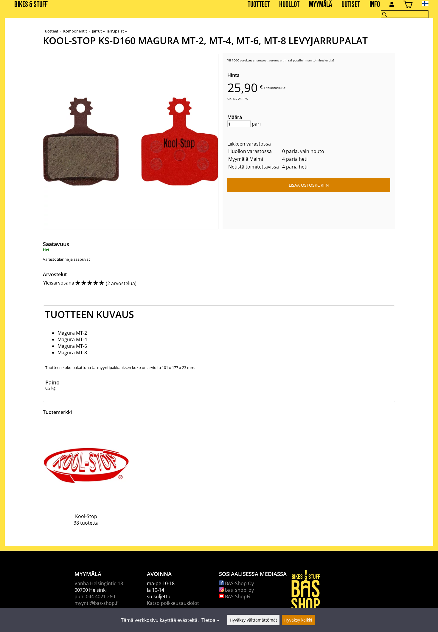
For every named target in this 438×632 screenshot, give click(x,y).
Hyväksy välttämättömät (253, 620)
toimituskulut (275, 88)
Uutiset (350, 4)
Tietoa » (210, 620)
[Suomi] (430, 3)
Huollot (289, 4)
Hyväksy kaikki (298, 620)
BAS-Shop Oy (239, 583)
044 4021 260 (100, 596)
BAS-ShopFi (237, 596)
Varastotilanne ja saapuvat (66, 259)
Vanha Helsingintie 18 (98, 583)
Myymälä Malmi (245, 159)
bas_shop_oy (239, 590)
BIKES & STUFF (31, 4)
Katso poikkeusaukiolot (173, 603)
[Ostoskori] (408, 5)
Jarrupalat (117, 31)
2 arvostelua (121, 283)
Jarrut (98, 31)
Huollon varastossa (250, 151)
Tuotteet (259, 4)
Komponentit (76, 31)
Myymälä (320, 4)
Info (374, 4)
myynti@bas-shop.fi (96, 603)
